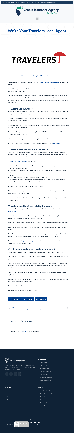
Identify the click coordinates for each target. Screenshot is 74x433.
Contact (42, 400)
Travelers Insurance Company (49, 82)
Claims (9, 403)
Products (9, 394)
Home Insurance (44, 365)
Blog (8, 400)
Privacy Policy (44, 406)
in (19, 374)
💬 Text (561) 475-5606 (47, 394)
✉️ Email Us (43, 397)
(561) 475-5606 (25, 2)
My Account (43, 403)
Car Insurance (57, 143)
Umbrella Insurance (45, 371)
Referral (9, 409)
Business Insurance (45, 380)
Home (8, 391)
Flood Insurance (44, 368)
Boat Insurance (44, 374)
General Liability (13, 216)
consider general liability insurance (28, 241)
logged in (23, 331)
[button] (37, 18)
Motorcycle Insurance (46, 377)
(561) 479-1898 (9, 2)
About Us (9, 397)
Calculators (10, 406)
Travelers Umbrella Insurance (17, 161)
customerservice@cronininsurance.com (44, 2)
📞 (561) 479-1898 (45, 391)
